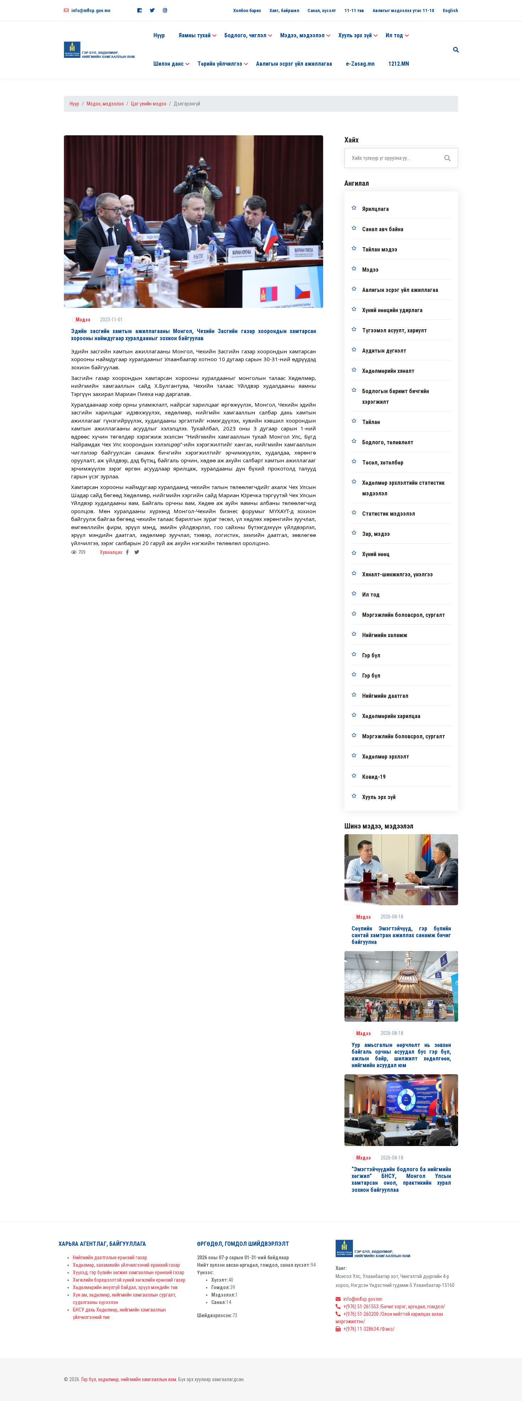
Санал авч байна (382, 229)
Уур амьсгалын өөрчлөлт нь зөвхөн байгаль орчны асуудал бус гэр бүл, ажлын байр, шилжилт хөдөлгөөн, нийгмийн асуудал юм (401, 1055)
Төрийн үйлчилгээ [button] (219, 63)
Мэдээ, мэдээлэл (105, 104)
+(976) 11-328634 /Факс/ (369, 1329)
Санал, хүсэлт (322, 10)
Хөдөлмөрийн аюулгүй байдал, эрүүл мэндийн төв (125, 1287)
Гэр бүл (371, 655)
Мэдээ (83, 319)
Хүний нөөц (376, 554)
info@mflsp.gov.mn (90, 10)
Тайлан (371, 422)
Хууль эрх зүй (379, 797)
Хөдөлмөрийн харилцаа (391, 716)
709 (82, 552)
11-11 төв (354, 10)
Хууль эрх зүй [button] (355, 35)
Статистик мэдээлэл (388, 513)
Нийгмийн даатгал (385, 696)
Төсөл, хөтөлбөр (382, 462)
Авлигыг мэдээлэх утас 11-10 (403, 10)
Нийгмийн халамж (384, 635)
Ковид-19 (374, 776)
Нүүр (159, 35)
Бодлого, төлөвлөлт (387, 442)
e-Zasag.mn (360, 63)
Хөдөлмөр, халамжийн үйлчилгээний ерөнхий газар (126, 1265)
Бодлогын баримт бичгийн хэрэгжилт (395, 396)
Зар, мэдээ (376, 534)
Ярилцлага (375, 209)
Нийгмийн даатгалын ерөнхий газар (110, 1257)
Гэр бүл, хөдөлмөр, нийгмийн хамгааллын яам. (129, 1379)
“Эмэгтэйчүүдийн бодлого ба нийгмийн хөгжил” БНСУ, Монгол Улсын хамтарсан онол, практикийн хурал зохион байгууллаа (401, 1179)
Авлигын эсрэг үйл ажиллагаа (294, 63)
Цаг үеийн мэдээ (148, 104)
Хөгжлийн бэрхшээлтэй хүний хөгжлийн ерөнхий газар (129, 1280)
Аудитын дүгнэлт (384, 350)
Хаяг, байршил (284, 10)
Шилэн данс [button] (168, 63)
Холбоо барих (247, 10)
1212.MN (398, 63)
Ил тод (371, 594)
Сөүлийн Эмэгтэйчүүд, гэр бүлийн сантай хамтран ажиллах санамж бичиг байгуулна (401, 935)
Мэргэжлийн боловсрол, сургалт (403, 615)
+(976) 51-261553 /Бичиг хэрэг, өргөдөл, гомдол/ (394, 1306)
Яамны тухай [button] (195, 35)
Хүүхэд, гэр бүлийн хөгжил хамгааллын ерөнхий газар (128, 1272)
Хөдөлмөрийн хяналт (388, 371)
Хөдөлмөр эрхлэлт (385, 756)
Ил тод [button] (394, 35)
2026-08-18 (392, 916)
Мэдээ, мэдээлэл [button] (302, 35)
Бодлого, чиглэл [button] (245, 35)
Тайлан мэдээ (379, 249)
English (450, 10)
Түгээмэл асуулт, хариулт (394, 330)
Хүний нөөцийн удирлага (392, 310)
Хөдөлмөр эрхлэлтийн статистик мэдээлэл (403, 488)
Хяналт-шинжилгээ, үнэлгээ (397, 574)
